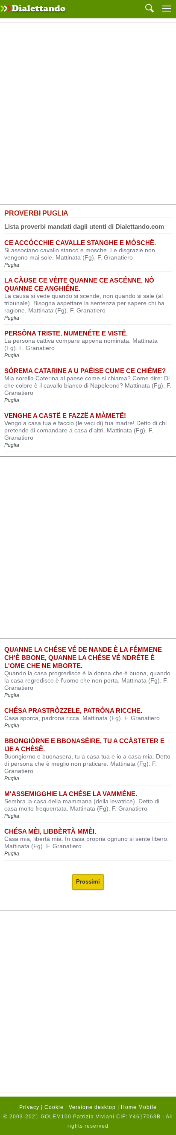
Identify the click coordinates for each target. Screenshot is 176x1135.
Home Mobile (139, 1107)
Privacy (29, 1107)
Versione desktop (92, 1107)
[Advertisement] (88, 114)
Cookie (54, 1107)
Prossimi (88, 881)
